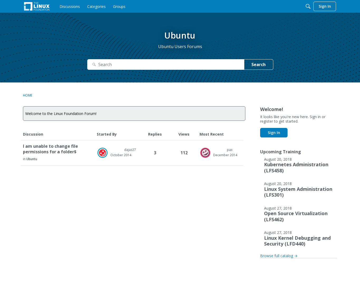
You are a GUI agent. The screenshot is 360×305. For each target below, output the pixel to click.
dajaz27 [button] (130, 149)
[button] (102, 152)
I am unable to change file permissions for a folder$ (50, 149)
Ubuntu (31, 159)
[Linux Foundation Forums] (37, 6)
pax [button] (229, 149)
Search (258, 64)
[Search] (308, 6)
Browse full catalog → (279, 255)
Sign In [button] (274, 132)
